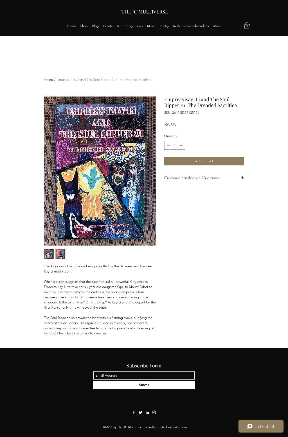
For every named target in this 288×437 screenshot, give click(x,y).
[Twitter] (140, 412)
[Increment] (181, 145)
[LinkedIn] (147, 412)
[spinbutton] (174, 145)
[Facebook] (134, 412)
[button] (247, 25)
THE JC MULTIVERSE (144, 11)
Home (48, 79)
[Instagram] (154, 412)
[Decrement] (168, 145)
